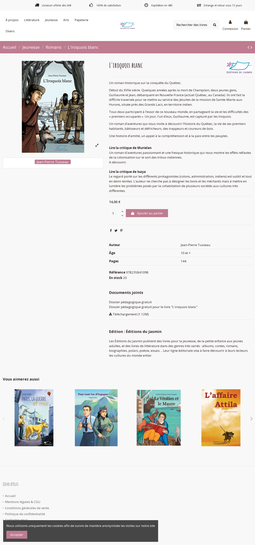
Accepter (16, 534)
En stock (115, 278)
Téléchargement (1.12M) (130, 314)
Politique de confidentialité (25, 514)
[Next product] (251, 47)
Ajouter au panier (150, 213)
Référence (117, 272)
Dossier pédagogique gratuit (130, 302)
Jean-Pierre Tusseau (53, 162)
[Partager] (111, 230)
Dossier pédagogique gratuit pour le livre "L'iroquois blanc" (153, 307)
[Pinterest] (121, 230)
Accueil (10, 496)
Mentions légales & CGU (22, 502)
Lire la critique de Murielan (130, 148)
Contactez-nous (16, 520)
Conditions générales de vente (27, 508)
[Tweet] (115, 230)
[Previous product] (249, 47)
